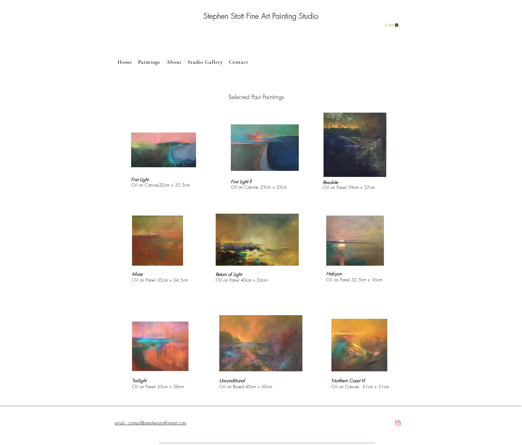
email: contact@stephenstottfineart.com (150, 423)
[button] (391, 25)
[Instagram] (398, 423)
